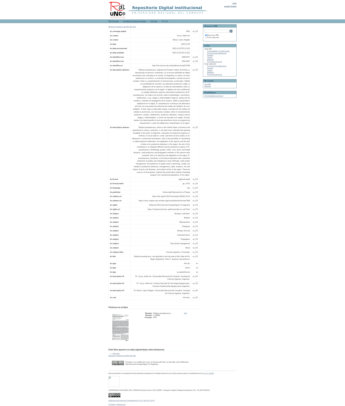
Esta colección (213, 37)
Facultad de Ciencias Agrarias (134, 21)
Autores (210, 55)
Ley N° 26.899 (208, 373)
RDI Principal (113, 21)
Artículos (153, 21)
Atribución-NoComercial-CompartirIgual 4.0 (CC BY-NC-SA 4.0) (131, 401)
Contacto (111, 404)
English (234, 6)
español (227, 6)
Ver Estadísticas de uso (213, 96)
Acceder (207, 84)
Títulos (210, 57)
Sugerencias (121, 404)
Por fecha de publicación (216, 53)
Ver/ (185, 313)
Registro (207, 86)
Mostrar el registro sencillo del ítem (122, 27)
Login (234, 3)
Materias (210, 60)
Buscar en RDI (213, 35)
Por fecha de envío (214, 62)
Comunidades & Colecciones (218, 51)
